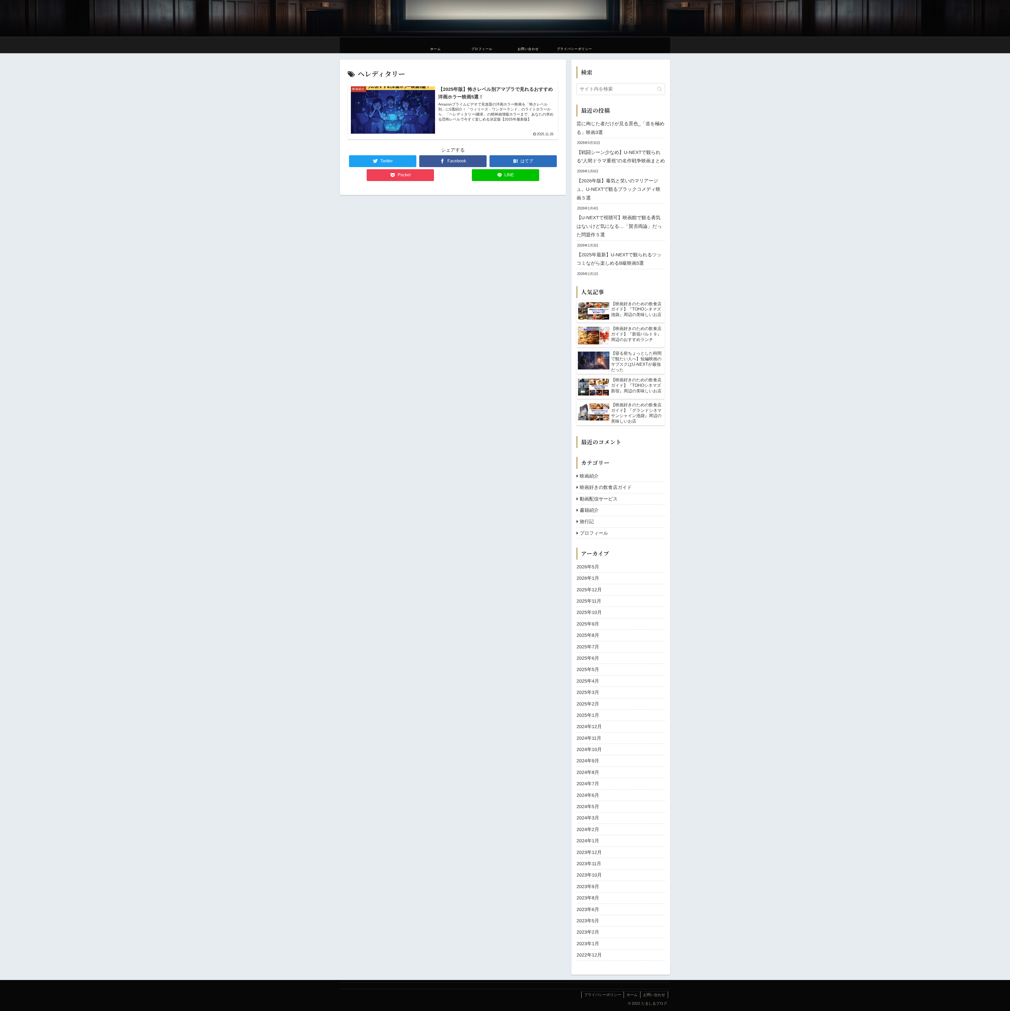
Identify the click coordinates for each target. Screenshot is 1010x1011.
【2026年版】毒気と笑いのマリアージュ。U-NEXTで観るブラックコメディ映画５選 (618, 189)
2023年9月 (588, 886)
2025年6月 (588, 658)
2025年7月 (588, 646)
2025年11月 (589, 601)
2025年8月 (588, 635)
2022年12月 (589, 955)
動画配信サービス (599, 499)
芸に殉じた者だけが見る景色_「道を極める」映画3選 (620, 128)
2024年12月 (589, 726)
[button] (659, 89)
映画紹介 (589, 476)
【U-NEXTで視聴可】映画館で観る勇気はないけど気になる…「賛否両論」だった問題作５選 (619, 226)
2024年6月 (588, 795)
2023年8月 (588, 897)
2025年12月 (589, 589)
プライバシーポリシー (602, 995)
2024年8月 (588, 772)
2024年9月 (588, 760)
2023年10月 (589, 875)
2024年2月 (588, 829)
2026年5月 (588, 566)
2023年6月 (588, 909)
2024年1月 (588, 840)
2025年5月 (588, 669)
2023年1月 (588, 943)
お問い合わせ (654, 995)
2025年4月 (588, 681)
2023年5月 (588, 920)
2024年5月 (588, 806)
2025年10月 (589, 612)
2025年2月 (588, 704)
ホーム (632, 995)
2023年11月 (589, 863)
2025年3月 (588, 692)
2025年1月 (588, 715)
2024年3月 (588, 817)
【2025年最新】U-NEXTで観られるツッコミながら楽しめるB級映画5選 (619, 259)
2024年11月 (589, 738)
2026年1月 (588, 578)
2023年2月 (588, 932)
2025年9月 (588, 624)
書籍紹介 (589, 510)
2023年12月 (589, 852)
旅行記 (587, 521)
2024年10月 (589, 749)
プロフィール (594, 533)
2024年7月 (588, 783)
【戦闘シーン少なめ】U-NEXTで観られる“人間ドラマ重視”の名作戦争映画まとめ (621, 156)
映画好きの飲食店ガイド (606, 487)
